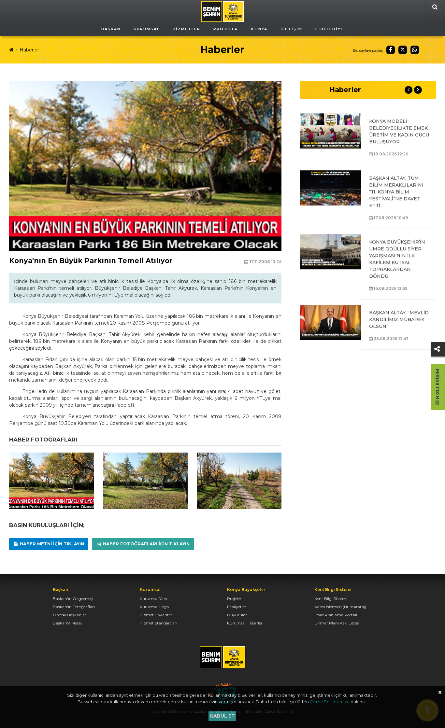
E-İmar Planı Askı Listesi (337, 623)
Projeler (234, 598)
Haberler (29, 50)
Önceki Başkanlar (69, 614)
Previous (408, 90)
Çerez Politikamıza (330, 701)
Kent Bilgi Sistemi (330, 598)
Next (418, 90)
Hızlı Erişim (437, 384)
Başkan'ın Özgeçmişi (73, 598)
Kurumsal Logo (154, 606)
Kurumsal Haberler (245, 623)
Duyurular (237, 614)
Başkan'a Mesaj (67, 623)
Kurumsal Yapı (153, 598)
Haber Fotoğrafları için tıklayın (146, 543)
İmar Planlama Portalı (335, 614)
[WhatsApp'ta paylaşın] (414, 50)
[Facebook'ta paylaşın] (390, 50)
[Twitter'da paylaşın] (402, 50)
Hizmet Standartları (158, 623)
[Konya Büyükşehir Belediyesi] (222, 11)
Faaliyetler (236, 606)
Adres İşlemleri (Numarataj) (340, 606)
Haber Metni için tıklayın (51, 543)
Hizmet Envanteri (156, 614)
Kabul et (222, 716)
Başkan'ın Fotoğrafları (74, 606)
